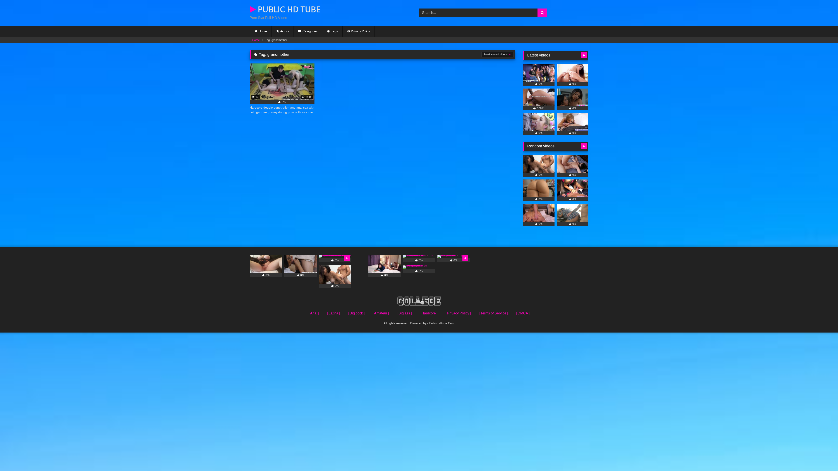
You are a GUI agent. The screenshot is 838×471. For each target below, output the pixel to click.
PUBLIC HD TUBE (288, 9)
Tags (334, 31)
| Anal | (314, 313)
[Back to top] (824, 458)
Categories (310, 31)
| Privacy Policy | (458, 313)
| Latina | (333, 313)
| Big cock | (356, 313)
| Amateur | (381, 313)
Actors (284, 31)
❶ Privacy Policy (358, 31)
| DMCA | (523, 313)
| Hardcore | (429, 313)
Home (263, 31)
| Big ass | (404, 313)
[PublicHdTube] (419, 302)
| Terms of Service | (493, 313)
